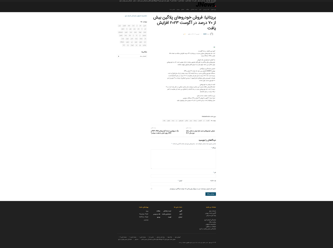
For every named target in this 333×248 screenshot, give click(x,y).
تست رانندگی (194, 9)
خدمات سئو (212, 211)
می (132, 42)
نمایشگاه (122, 42)
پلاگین (186, 120)
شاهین (121, 35)
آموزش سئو (213, 1)
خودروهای (181, 120)
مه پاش (134, 1)
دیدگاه (213, 148)
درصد (173, 120)
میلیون (127, 42)
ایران (120, 25)
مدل (145, 42)
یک (128, 45)
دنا (136, 35)
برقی (130, 29)
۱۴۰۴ (124, 45)
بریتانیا (195, 120)
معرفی (140, 42)
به (126, 29)
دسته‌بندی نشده (166, 214)
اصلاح (182, 9)
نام (214, 172)
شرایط (141, 38)
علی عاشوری (189, 242)
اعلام (129, 25)
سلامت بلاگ (212, 222)
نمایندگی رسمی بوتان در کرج (126, 1)
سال (130, 35)
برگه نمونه (208, 1)
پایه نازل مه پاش (201, 1)
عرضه (136, 38)
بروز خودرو (213, 9)
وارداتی (144, 45)
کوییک (132, 45)
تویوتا (140, 32)
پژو (140, 45)
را (133, 35)
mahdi (204, 34)
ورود (147, 211)
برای (134, 29)
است (133, 25)
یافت (164, 120)
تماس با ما (194, 1)
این (145, 29)
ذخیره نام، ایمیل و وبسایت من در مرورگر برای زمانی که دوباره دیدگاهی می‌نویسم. (193, 189)
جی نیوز (210, 242)
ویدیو (178, 9)
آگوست (207, 120)
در (176, 120)
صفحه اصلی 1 (188, 1)
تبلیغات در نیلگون (211, 226)
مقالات (187, 9)
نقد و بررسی (206, 9)
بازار (138, 29)
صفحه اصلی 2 (181, 1)
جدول (135, 32)
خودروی (144, 35)
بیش (191, 120)
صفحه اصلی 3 (173, 1)
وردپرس (146, 220)
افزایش (200, 120)
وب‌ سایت (213, 180)
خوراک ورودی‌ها (143, 214)
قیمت (122, 38)
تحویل (123, 29)
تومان (145, 32)
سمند (126, 35)
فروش (168, 120)
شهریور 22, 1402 (195, 34)
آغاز (140, 25)
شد (145, 38)
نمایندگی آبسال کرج (130, 16)
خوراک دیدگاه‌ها (143, 217)
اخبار (200, 9)
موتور (136, 42)
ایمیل (180, 181)
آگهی (180, 211)
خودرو (126, 32)
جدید (131, 32)
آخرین (144, 25)
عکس (132, 38)
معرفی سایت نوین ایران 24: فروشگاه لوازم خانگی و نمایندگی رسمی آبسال (153, 1)
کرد (136, 45)
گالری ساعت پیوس (210, 213)
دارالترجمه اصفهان (142, 16)
